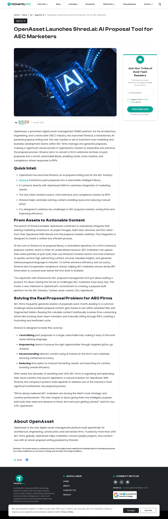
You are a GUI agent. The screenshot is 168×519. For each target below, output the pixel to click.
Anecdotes (90, 4)
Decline (148, 510)
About (66, 485)
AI (31, 15)
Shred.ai (23, 180)
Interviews (73, 4)
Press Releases (129, 4)
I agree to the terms (139, 100)
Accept (131, 510)
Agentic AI (39, 15)
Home (16, 15)
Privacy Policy (67, 512)
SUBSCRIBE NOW (140, 109)
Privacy (67, 494)
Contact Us (69, 490)
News (58, 4)
